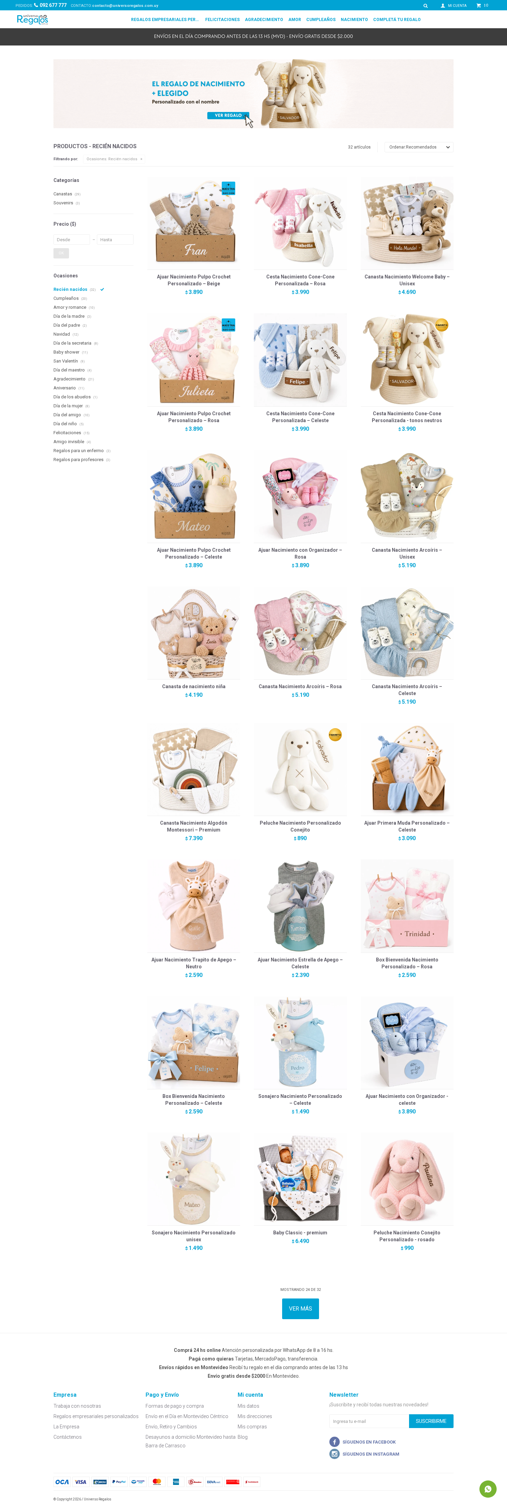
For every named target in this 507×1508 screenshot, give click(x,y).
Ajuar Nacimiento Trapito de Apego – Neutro (193, 963)
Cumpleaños (321, 19)
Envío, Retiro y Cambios (171, 1426)
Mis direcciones (255, 1416)
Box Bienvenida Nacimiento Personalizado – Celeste (193, 1099)
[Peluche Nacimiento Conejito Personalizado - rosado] (407, 1179)
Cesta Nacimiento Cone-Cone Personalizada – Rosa (300, 280)
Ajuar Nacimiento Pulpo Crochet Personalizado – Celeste (194, 553)
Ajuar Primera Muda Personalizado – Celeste (407, 826)
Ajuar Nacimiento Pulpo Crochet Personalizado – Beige (194, 280)
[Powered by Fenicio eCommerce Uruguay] (443, 1499)
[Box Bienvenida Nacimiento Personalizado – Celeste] (193, 1042)
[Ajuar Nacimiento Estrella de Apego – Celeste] (300, 905)
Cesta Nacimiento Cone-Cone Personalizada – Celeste (300, 417)
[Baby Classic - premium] (300, 1179)
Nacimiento (354, 19)
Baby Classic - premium (300, 1232)
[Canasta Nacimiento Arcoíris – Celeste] (407, 633)
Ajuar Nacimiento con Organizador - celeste (407, 1099)
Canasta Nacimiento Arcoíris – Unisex (407, 553)
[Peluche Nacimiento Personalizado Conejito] (300, 769)
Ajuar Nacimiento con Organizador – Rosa (300, 553)
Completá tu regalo (397, 19)
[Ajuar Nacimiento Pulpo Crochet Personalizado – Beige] (193, 223)
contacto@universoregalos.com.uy (125, 5)
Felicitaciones (222, 19)
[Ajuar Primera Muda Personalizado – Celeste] (407, 769)
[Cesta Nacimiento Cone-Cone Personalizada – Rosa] (300, 223)
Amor (294, 19)
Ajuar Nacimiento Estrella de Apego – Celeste (300, 963)
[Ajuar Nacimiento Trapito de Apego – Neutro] (193, 905)
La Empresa (66, 1426)
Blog (243, 1437)
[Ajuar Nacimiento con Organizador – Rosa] (300, 496)
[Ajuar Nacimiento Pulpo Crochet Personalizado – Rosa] (193, 359)
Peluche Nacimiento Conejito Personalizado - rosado (407, 1236)
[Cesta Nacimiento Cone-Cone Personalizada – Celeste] (300, 359)
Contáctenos (67, 1437)
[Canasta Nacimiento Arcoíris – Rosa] (300, 633)
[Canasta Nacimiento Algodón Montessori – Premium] (193, 769)
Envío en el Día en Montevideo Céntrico (187, 1416)
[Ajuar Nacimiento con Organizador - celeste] (407, 1042)
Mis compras (252, 1426)
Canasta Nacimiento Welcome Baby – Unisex (407, 280)
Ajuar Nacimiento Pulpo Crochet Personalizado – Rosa (194, 417)
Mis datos (248, 1406)
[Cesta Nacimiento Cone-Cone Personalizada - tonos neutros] (407, 359)
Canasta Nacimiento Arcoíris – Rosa (300, 686)
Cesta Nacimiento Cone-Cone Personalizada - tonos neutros (407, 417)
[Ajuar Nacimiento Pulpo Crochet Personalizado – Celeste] (193, 496)
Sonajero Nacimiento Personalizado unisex (194, 1236)
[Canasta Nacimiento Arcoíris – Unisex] (407, 496)
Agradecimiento (264, 19)
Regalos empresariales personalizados (165, 19)
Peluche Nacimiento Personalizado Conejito (300, 826)
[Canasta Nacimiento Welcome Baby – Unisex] (407, 223)
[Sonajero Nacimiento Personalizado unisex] (193, 1179)
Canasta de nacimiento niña (194, 686)
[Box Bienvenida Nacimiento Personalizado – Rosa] (407, 905)
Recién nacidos (112, 159)
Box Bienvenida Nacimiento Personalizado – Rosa (407, 963)
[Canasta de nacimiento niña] (193, 633)
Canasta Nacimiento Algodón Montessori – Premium (193, 826)
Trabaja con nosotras (77, 1406)
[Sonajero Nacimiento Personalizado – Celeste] (300, 1042)
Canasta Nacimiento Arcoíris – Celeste (407, 690)
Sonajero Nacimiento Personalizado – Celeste (300, 1099)
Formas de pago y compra (175, 1406)
